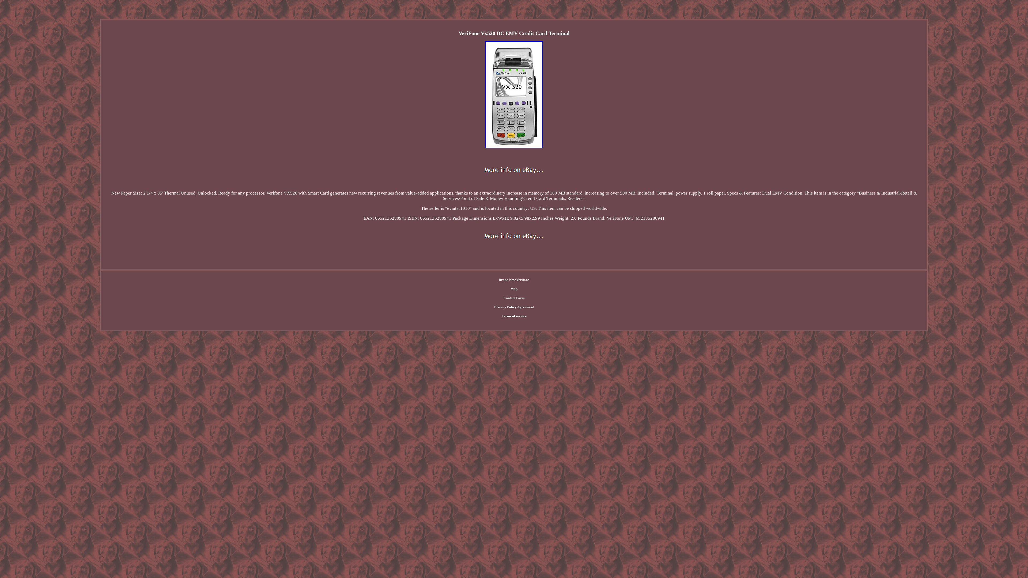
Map (514, 289)
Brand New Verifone (514, 280)
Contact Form (514, 298)
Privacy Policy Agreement (514, 307)
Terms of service (514, 316)
